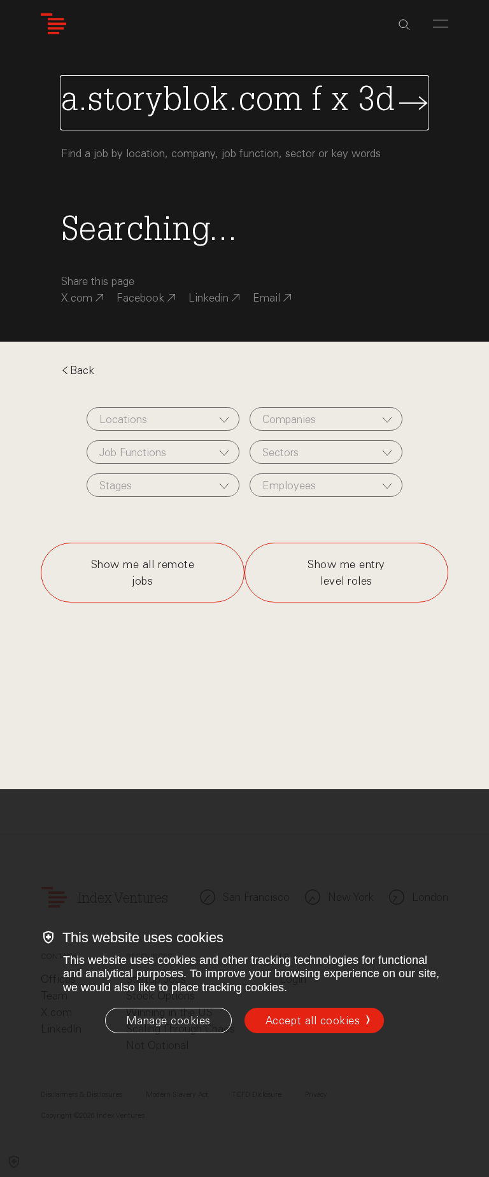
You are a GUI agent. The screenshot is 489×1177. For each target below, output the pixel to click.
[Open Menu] (440, 23)
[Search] (404, 25)
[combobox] (163, 419)
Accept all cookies (313, 1020)
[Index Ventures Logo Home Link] (53, 23)
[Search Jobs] (244, 102)
